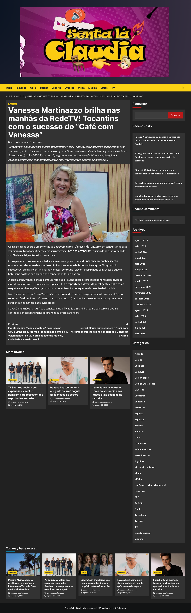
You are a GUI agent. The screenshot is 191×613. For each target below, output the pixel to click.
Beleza (44, 87)
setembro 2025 (143, 304)
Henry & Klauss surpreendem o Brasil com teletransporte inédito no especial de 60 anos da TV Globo (99, 330)
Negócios (140, 491)
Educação (140, 401)
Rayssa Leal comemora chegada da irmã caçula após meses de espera (65, 391)
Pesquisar (140, 103)
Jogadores (140, 461)
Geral (33, 87)
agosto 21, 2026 (17, 405)
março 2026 (141, 269)
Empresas (140, 407)
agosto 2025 (141, 310)
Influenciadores (143, 449)
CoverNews (105, 608)
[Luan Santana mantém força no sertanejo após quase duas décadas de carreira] (110, 370)
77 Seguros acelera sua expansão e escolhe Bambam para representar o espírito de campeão (157, 157)
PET (137, 497)
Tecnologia (140, 515)
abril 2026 (140, 263)
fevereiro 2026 (143, 275)
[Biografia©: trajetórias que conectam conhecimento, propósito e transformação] (95, 564)
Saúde (104, 87)
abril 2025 (140, 333)
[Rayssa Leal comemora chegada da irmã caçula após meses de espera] (68, 370)
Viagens (139, 538)
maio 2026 (140, 258)
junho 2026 (141, 252)
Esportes (139, 419)
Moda (81, 87)
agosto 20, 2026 (59, 401)
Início (9, 87)
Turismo (139, 521)
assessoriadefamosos (20, 142)
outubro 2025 (142, 298)
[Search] (183, 87)
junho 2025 (141, 322)
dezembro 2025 (143, 287)
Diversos (139, 389)
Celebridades (142, 377)
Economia (140, 395)
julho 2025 (140, 316)
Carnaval (139, 371)
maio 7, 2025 (37, 142)
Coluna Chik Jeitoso (145, 383)
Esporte (56, 87)
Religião (139, 503)
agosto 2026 (141, 240)
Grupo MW (140, 443)
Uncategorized (143, 533)
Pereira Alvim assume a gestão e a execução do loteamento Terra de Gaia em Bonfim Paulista (157, 140)
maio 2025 (140, 327)
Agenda (139, 353)
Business (139, 365)
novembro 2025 (143, 292)
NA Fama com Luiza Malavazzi (150, 485)
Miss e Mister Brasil (145, 467)
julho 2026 (140, 246)
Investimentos (142, 455)
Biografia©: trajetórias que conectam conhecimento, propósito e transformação (157, 172)
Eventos (69, 87)
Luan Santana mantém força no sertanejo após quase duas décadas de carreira (156, 198)
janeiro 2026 (141, 281)
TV (113, 87)
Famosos (21, 87)
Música (92, 87)
